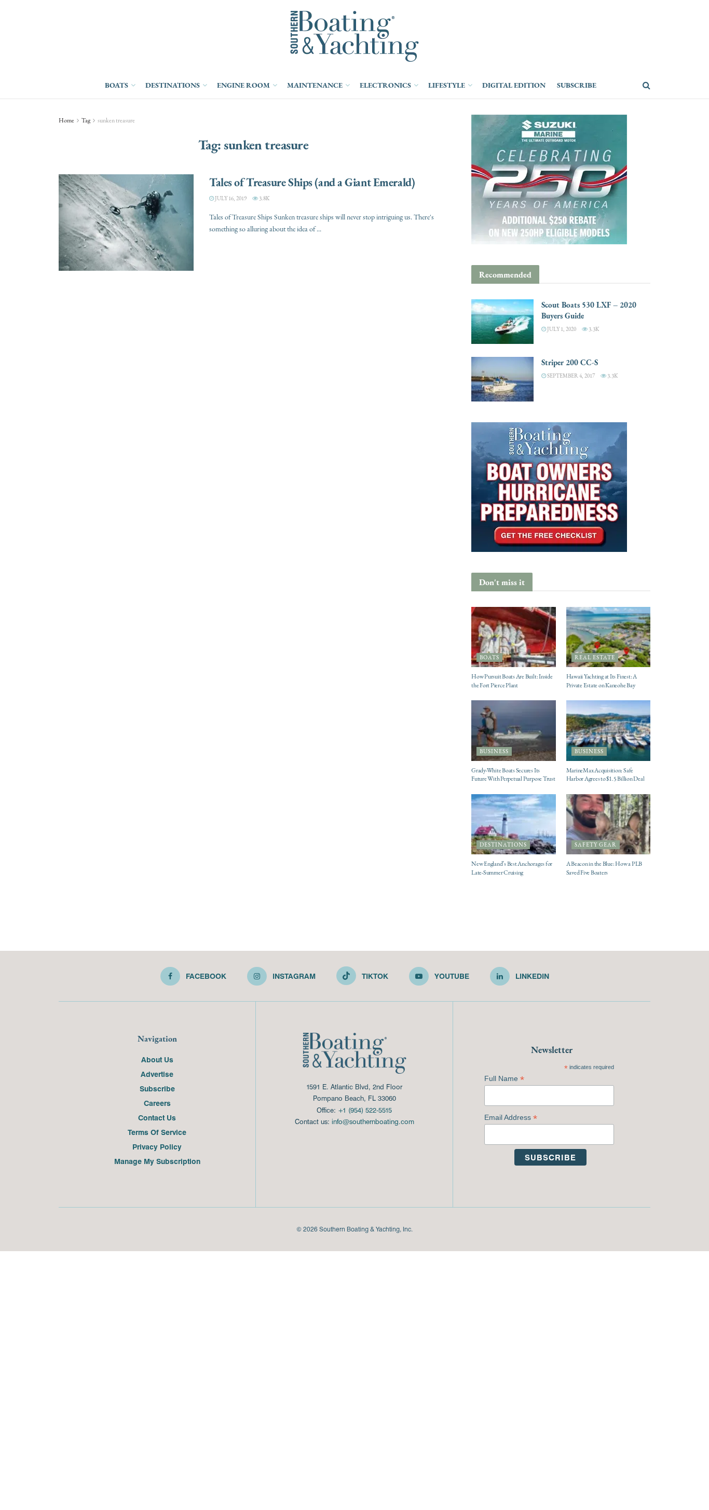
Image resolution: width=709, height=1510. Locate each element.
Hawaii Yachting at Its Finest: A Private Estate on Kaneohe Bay (601, 680)
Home (66, 120)
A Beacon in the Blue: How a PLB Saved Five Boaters (604, 868)
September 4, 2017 (570, 376)
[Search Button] (646, 86)
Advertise (157, 1073)
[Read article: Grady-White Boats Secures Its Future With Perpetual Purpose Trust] (513, 730)
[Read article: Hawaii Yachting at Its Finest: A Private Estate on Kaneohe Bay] (608, 637)
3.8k (263, 198)
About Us (157, 1059)
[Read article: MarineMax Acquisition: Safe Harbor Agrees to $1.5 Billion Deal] (608, 730)
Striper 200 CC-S (569, 362)
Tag (85, 120)
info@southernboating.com (373, 1121)
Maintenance (315, 85)
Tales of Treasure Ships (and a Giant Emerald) (312, 182)
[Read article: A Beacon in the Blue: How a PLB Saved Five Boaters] (608, 824)
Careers (157, 1102)
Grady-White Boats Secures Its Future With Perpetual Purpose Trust (513, 774)
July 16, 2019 (230, 198)
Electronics (385, 85)
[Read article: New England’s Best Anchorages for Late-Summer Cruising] (513, 824)
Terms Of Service (157, 1132)
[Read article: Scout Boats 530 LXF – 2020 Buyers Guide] (502, 321)
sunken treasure (116, 120)
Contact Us (157, 1117)
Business (494, 751)
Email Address (510, 1118)
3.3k (593, 329)
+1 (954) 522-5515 (365, 1109)
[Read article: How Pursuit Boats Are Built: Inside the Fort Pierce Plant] (513, 637)
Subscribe (576, 85)
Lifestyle (446, 85)
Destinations (172, 85)
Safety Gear (596, 845)
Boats (116, 85)
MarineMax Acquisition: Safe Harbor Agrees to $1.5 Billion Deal (605, 774)
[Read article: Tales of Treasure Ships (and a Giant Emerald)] (126, 222)
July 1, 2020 (561, 329)
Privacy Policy (157, 1146)
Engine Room (243, 85)
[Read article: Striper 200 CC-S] (502, 379)
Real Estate (595, 657)
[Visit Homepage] (354, 36)
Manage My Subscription (157, 1161)
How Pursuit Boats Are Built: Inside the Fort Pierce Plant (512, 680)
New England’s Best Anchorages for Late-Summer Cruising (511, 868)
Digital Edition (514, 85)
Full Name (504, 1079)
